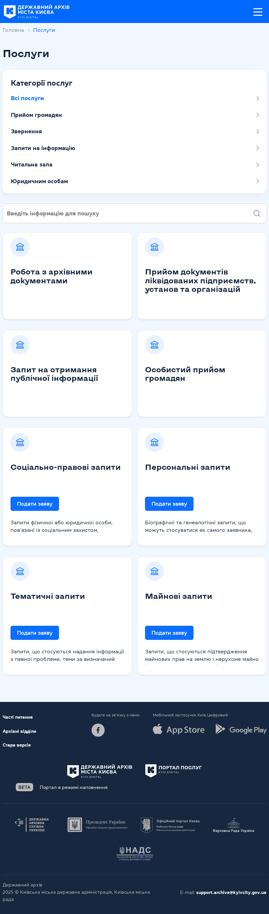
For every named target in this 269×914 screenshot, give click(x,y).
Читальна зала (31, 164)
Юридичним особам (39, 181)
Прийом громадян (36, 115)
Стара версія (17, 745)
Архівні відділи (19, 731)
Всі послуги (27, 98)
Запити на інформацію (43, 148)
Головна (13, 30)
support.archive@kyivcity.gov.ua (231, 892)
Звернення (26, 131)
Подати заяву (34, 503)
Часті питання (18, 717)
